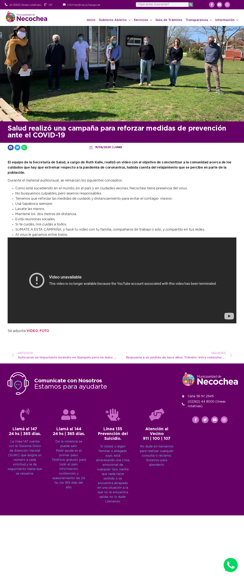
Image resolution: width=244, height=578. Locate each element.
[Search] (191, 4)
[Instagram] (227, 4)
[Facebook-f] (211, 4)
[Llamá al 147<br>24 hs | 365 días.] (25, 414)
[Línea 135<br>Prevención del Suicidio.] (113, 414)
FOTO (44, 331)
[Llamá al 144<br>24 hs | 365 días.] (69, 414)
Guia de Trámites (168, 20)
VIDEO (32, 331)
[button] (11, 147)
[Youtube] (219, 4)
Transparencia (197, 20)
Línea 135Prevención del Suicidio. (113, 433)
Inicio (91, 20)
